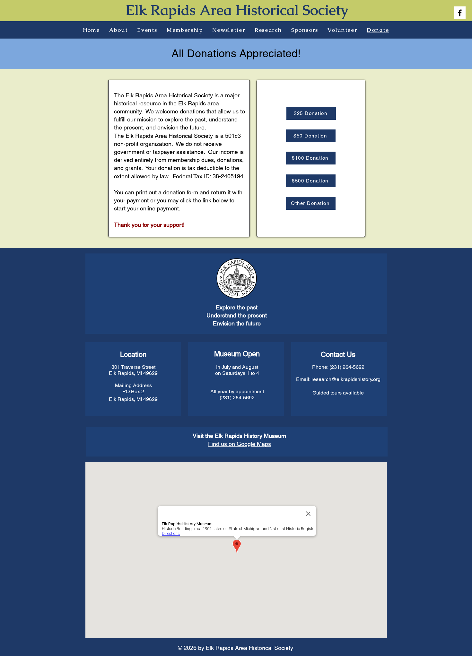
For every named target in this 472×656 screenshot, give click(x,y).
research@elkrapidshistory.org (345, 379)
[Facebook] (459, 12)
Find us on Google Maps (239, 443)
